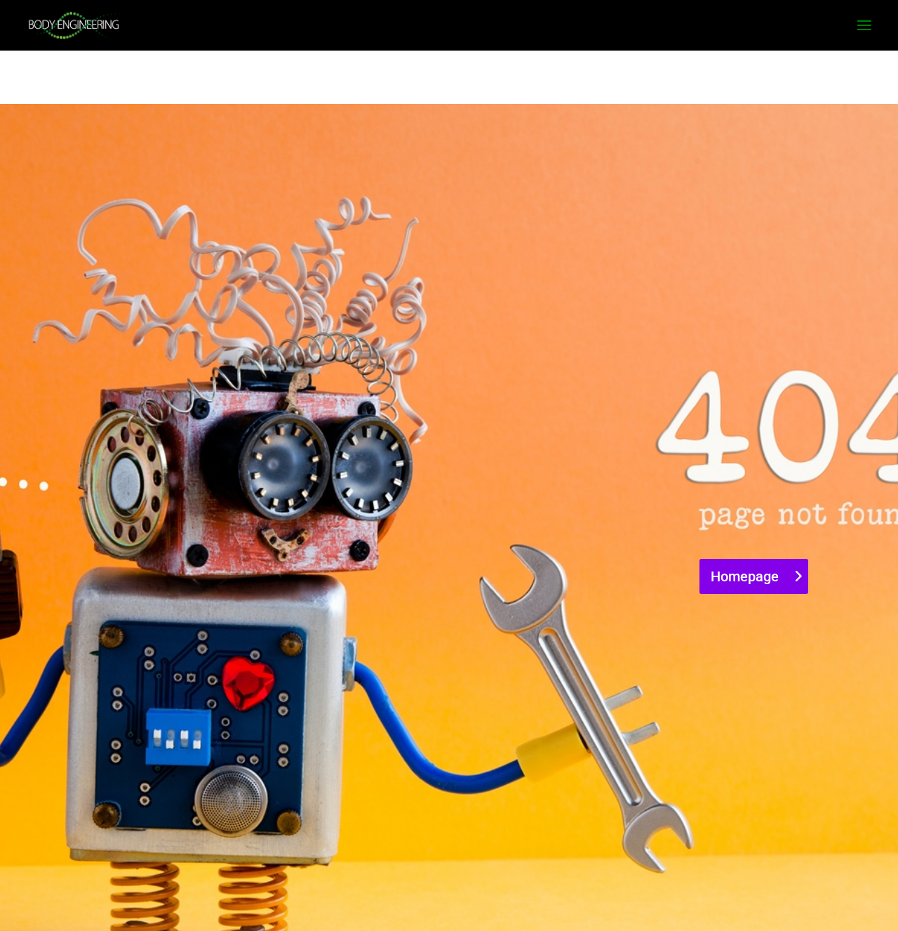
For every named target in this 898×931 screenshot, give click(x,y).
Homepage (745, 576)
